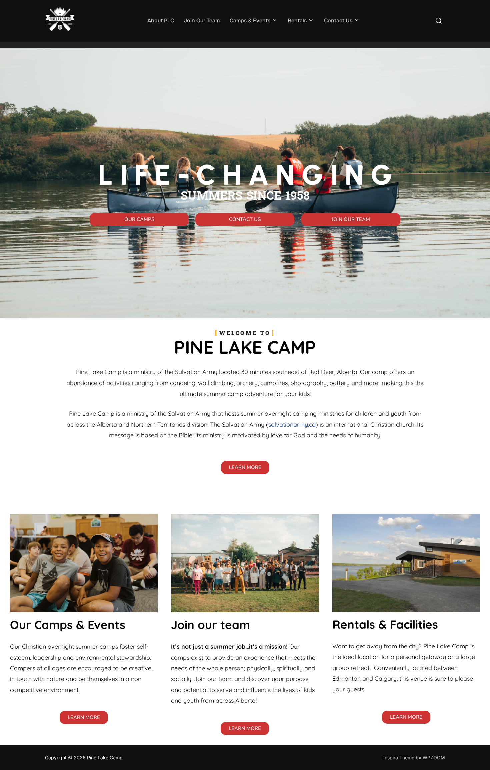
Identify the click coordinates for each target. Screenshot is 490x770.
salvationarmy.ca (292, 424)
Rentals (297, 20)
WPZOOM (434, 757)
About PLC (160, 20)
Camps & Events (250, 20)
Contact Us (338, 20)
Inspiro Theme (398, 757)
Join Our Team (202, 20)
